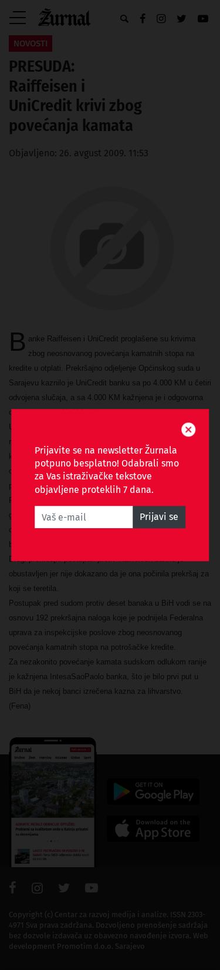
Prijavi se (159, 516)
